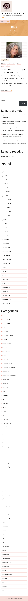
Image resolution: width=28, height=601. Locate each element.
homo (4, 443)
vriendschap (6, 566)
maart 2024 (6, 283)
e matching (5, 387)
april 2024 (5, 279)
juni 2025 (5, 223)
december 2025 (7, 200)
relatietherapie (6, 506)
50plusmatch (6, 331)
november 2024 (7, 251)
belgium (5, 347)
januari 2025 (6, 243)
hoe (4, 439)
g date (4, 411)
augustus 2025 (6, 216)
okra (4, 479)
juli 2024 (5, 267)
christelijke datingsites (9, 367)
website (8, 66)
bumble (4, 355)
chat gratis (5, 359)
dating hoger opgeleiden (9, 375)
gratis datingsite (7, 427)
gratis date (5, 419)
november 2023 (7, 299)
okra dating (5, 483)
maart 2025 (6, 236)
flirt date (5, 407)
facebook (5, 403)
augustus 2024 (6, 263)
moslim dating (6, 467)
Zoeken (3, 100)
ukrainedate (6, 554)
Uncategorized (6, 558)
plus (2, 66)
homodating (6, 447)
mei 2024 (5, 275)
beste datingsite (7, 351)
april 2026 (5, 184)
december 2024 (7, 247)
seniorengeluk (6, 519)
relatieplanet (6, 503)
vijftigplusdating (7, 562)
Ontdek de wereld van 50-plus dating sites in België (13, 71)
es (3, 399)
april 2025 (5, 232)
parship (4, 491)
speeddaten (6, 546)
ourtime (5, 487)
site (4, 534)
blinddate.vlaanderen (13, 13)
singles (4, 530)
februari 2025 (6, 239)
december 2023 (7, 295)
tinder (4, 550)
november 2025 (7, 204)
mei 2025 (5, 227)
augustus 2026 (6, 168)
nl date (4, 475)
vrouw (4, 570)
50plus (19, 63)
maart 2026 (6, 188)
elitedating (5, 395)
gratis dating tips (7, 423)
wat (3, 582)
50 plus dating (11, 63)
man (4, 455)
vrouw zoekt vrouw (7, 574)
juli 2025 (5, 220)
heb (4, 435)
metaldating (6, 463)
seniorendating (6, 515)
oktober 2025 (6, 208)
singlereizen (6, 526)
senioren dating (7, 511)
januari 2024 (6, 291)
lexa (4, 451)
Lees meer (4, 90)
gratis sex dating (7, 431)
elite (4, 391)
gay (3, 415)
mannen (5, 459)
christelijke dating (7, 363)
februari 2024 (6, 287)
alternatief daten (7, 343)
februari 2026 (6, 192)
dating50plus (6, 379)
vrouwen (5, 578)
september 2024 (7, 259)
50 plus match (6, 323)
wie (3, 590)
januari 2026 (6, 196)
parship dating (6, 495)
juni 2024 (5, 271)
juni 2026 (5, 176)
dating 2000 (6, 371)
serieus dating (6, 522)
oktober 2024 (6, 255)
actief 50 (5, 339)
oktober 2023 (6, 303)
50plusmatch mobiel (8, 335)
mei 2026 (5, 180)
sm (3, 542)
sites (4, 538)
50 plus (3, 63)
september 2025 (7, 212)
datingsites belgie (7, 383)
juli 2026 (5, 172)
